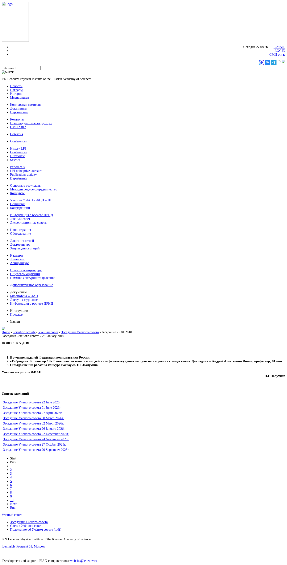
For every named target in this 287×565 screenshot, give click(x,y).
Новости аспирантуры (26, 270)
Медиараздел (19, 97)
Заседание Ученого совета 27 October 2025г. (34, 444)
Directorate (17, 156)
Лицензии (17, 259)
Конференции (20, 208)
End (13, 507)
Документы (18, 108)
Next (13, 504)
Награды (16, 90)
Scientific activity (24, 332)
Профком (16, 314)
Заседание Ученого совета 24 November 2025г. (36, 439)
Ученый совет (20, 219)
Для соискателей (22, 240)
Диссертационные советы (28, 222)
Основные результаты (25, 185)
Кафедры (16, 255)
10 (11, 500)
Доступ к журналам (24, 299)
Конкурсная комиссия (25, 104)
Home (6, 332)
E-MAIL (279, 47)
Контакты (17, 119)
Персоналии (19, 112)
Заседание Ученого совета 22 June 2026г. (32, 402)
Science (15, 160)
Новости (16, 86)
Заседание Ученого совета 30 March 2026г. (33, 418)
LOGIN (280, 50)
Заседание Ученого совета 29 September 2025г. (36, 449)
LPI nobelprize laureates (26, 171)
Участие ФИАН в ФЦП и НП (31, 200)
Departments (18, 178)
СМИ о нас (277, 54)
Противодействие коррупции (31, 123)
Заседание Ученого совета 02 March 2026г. (33, 423)
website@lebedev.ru (83, 560)
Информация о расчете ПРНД (31, 215)
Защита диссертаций (25, 248)
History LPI (18, 148)
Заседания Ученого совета (80, 332)
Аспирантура (19, 263)
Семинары (17, 204)
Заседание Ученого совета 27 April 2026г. (32, 413)
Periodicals (17, 167)
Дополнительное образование (31, 285)
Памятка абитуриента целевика (32, 278)
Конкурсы (17, 193)
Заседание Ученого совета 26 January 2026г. (34, 428)
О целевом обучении (25, 274)
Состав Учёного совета (26, 526)
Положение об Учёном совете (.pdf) (35, 529)
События (16, 134)
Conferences (18, 141)
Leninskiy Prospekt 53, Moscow (23, 546)
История (16, 93)
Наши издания (20, 230)
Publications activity (23, 174)
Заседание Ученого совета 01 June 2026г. (32, 407)
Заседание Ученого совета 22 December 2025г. (36, 434)
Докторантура (20, 244)
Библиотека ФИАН (24, 296)
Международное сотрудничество (33, 189)
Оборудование (20, 233)
